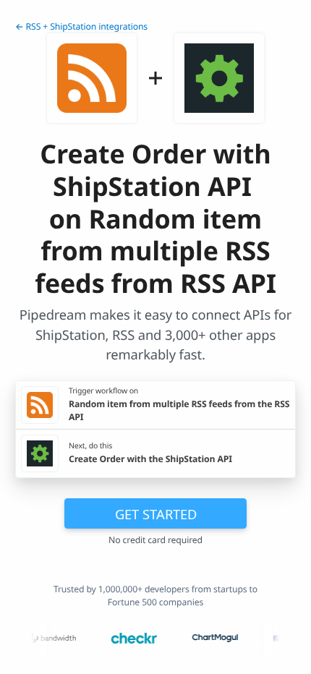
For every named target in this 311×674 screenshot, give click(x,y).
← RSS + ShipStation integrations (81, 26)
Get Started (156, 514)
